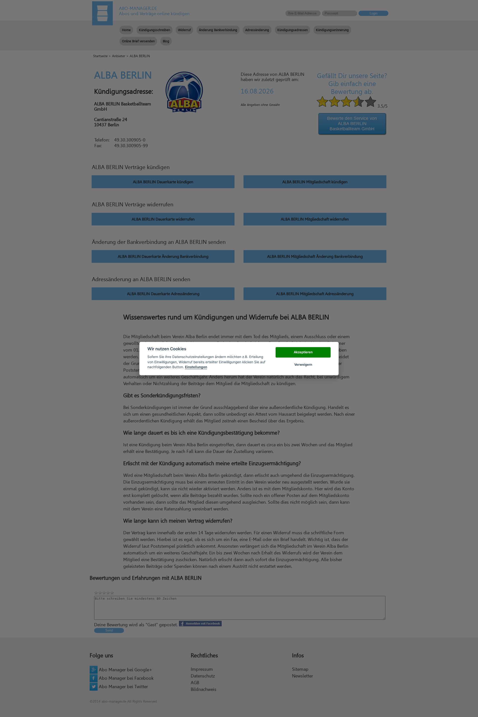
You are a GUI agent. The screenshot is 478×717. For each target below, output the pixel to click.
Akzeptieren (303, 352)
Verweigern (303, 364)
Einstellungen (196, 367)
